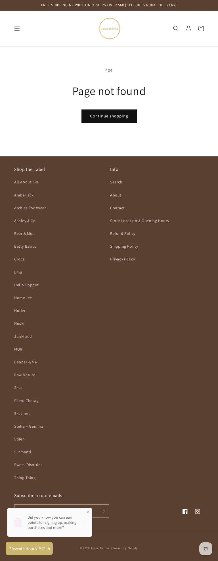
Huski (19, 323)
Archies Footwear (30, 207)
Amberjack (23, 195)
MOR (18, 349)
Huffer (20, 310)
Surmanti (22, 451)
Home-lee (23, 297)
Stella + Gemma (28, 426)
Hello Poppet (26, 284)
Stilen (19, 439)
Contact (117, 207)
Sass (18, 387)
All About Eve (26, 182)
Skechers (22, 413)
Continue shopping (109, 116)
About (115, 195)
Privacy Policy (122, 259)
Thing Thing (25, 477)
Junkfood (23, 336)
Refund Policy (122, 233)
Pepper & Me (25, 362)
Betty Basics (25, 246)
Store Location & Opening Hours (139, 220)
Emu (18, 272)
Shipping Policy (124, 246)
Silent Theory (26, 400)
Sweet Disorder (28, 464)
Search (116, 182)
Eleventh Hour (100, 548)
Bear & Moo (24, 233)
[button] (17, 28)
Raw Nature (24, 374)
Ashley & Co (25, 220)
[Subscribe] (102, 511)
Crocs (19, 259)
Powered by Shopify (124, 548)
